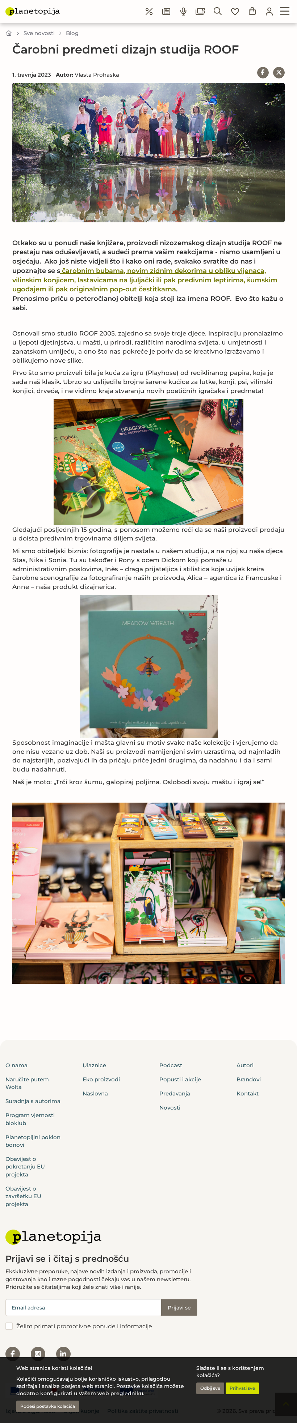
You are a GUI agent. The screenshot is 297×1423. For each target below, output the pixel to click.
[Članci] (166, 11)
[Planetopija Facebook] (12, 1354)
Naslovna (95, 1093)
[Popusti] (149, 11)
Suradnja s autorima (32, 1101)
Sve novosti (39, 33)
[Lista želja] (235, 11)
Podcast (170, 1065)
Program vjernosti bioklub (30, 1119)
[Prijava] (269, 11)
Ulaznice (94, 1065)
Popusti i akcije (180, 1079)
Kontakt (248, 1093)
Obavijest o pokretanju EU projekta (25, 1166)
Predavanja (174, 1093)
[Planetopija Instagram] (38, 1354)
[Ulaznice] (200, 11)
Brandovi (249, 1079)
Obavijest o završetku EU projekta (23, 1196)
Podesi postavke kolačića (47, 1406)
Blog (72, 33)
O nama (16, 1065)
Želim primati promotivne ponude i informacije (84, 1326)
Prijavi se (179, 1307)
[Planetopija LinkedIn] (63, 1354)
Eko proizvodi (101, 1079)
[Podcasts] (183, 11)
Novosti (169, 1107)
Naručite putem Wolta (27, 1083)
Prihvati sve (242, 1388)
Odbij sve (210, 1388)
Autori (245, 1065)
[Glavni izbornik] (285, 11)
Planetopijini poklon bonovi (32, 1141)
